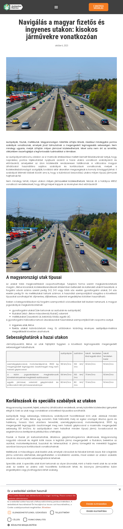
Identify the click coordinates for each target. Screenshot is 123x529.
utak (24, 325)
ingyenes (17, 325)
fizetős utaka (19, 328)
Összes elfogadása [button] (96, 504)
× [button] (119, 489)
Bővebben (46, 507)
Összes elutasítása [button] (96, 511)
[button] (56, 7)
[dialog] (61, 507)
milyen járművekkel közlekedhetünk (65, 181)
